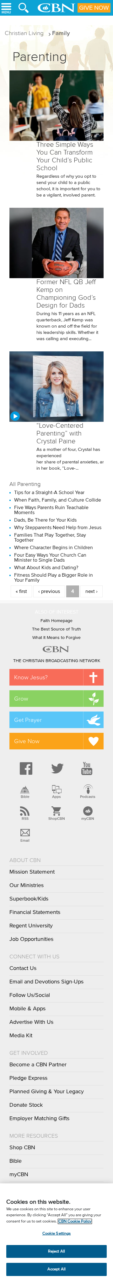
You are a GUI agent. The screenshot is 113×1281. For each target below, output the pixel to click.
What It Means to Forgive (56, 637)
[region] (56, 1232)
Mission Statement (32, 872)
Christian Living (24, 33)
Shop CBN (22, 1148)
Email (25, 840)
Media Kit (20, 1036)
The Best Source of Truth (56, 629)
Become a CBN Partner (38, 1065)
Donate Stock (26, 1105)
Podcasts (87, 796)
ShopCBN (56, 818)
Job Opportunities (31, 939)
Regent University (31, 926)
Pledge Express (28, 1078)
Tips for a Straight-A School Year (49, 492)
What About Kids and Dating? (46, 567)
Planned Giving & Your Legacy (46, 1092)
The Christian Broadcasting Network (56, 661)
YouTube (88, 768)
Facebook (25, 768)
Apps (56, 796)
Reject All (56, 1251)
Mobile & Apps (27, 1009)
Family (61, 33)
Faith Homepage (56, 621)
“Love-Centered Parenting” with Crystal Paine (59, 433)
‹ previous (49, 591)
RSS (25, 818)
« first (21, 591)
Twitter (56, 768)
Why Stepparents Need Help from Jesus (57, 527)
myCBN (87, 818)
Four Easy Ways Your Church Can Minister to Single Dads (50, 558)
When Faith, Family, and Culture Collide (57, 500)
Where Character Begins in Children (53, 547)
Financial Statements (34, 912)
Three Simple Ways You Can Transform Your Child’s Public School (64, 156)
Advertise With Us (31, 1022)
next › (91, 591)
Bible (25, 796)
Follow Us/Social (29, 995)
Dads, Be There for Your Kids (45, 520)
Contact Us (22, 968)
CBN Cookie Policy (74, 1221)
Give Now (94, 8)
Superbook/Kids (28, 899)
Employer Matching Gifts (39, 1118)
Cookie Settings (56, 1234)
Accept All (56, 1269)
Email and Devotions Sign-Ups (46, 982)
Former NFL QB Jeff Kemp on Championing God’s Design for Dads (66, 293)
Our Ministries (26, 885)
